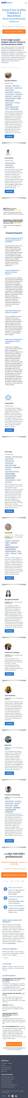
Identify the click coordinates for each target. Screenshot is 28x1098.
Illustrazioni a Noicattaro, (14, 926)
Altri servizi (11, 943)
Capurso (7, 698)
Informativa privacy (6, 1069)
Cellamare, (11, 966)
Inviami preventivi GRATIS (14, 875)
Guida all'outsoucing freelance (9, 1085)
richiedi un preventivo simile (14, 1044)
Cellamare (8, 655)
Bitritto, (23, 968)
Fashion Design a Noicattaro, (9, 940)
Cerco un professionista (7, 1077)
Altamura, (5, 951)
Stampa (3, 1065)
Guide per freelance (6, 1083)
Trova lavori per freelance (8, 1087)
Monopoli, (5, 955)
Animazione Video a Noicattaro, (10, 929)
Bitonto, (12, 951)
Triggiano (14, 955)
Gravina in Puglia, (9, 953)
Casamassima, (10, 968)
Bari (6, 970)
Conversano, (17, 968)
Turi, (3, 970)
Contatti (9, 1063)
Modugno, (17, 953)
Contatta (9, 136)
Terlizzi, (10, 955)
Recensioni (4, 1071)
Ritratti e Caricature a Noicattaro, (16, 938)
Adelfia (7, 797)
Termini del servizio (6, 1067)
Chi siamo (4, 1063)
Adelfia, (4, 968)
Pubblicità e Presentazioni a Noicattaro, (12, 928)
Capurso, (16, 966)
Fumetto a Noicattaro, (14, 933)
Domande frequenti (6, 1081)
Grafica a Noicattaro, (7, 924)
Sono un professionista (7, 1079)
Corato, (17, 951)
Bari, (9, 951)
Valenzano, (21, 966)
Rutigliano (8, 537)
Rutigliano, (5, 966)
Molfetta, (22, 953)
